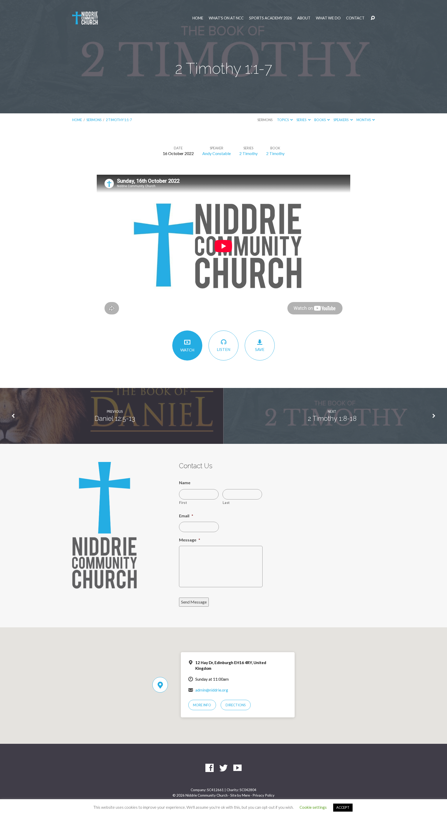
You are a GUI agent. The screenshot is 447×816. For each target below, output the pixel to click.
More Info (202, 705)
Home (197, 18)
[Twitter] (223, 768)
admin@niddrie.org (211, 690)
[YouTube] (237, 768)
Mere (246, 795)
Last (226, 503)
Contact (355, 18)
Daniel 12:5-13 (114, 418)
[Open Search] (373, 18)
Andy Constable (216, 153)
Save (259, 349)
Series (301, 120)
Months (363, 120)
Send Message (194, 601)
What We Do (328, 18)
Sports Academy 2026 (270, 18)
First (183, 503)
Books (320, 120)
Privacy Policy (263, 795)
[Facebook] (209, 768)
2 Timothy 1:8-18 (332, 418)
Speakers (341, 120)
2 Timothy (248, 153)
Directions (236, 705)
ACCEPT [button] (342, 807)
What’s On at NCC (226, 18)
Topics (283, 120)
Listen (223, 349)
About (303, 18)
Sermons (93, 120)
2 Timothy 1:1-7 (119, 120)
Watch (187, 350)
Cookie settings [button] (313, 807)
